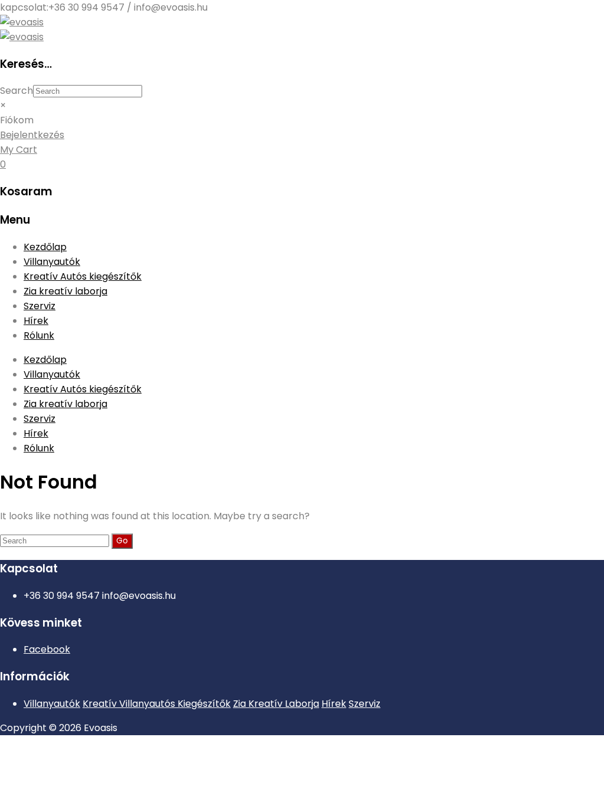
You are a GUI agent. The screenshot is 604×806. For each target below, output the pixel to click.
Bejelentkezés (32, 135)
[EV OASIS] (22, 22)
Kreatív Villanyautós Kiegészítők (157, 703)
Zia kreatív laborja (65, 291)
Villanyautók (52, 261)
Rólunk (39, 335)
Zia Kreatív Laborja (276, 703)
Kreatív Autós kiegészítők (83, 276)
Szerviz (39, 306)
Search (16, 90)
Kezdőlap (45, 247)
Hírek (36, 320)
